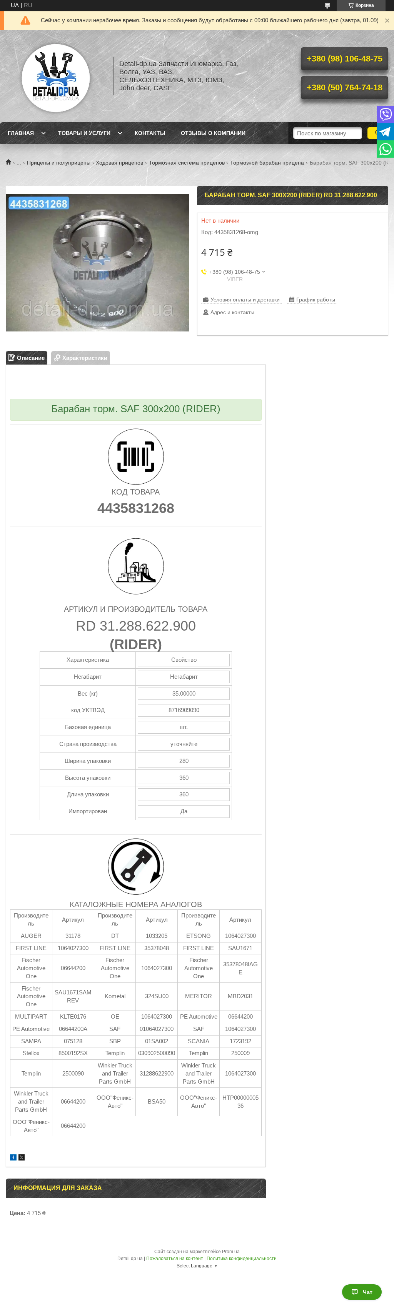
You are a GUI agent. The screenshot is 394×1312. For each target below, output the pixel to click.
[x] (21, 1158)
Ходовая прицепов (119, 163)
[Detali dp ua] (56, 76)
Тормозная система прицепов (187, 163)
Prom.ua (231, 1251)
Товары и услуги (84, 133)
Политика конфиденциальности (242, 1258)
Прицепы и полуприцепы (58, 163)
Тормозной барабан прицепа (267, 163)
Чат (367, 1292)
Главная (21, 133)
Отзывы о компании (213, 133)
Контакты (150, 133)
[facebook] (13, 1158)
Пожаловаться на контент (174, 1258)
